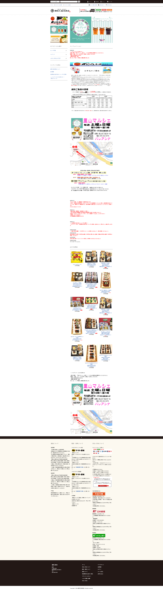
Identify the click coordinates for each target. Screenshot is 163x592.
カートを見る (100, 571)
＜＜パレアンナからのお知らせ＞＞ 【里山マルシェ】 (58, 77)
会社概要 (52, 71)
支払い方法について (86, 566)
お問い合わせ (100, 573)
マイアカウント (101, 564)
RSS (83, 580)
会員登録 (97, 1)
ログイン (103, 1)
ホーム (83, 564)
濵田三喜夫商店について (55, 69)
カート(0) (110, 1)
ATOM (86, 580)
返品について (84, 571)
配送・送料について (86, 569)
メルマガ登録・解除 (86, 578)
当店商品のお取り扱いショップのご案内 (58, 74)
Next (111, 30)
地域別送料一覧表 (79, 467)
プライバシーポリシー (86, 576)
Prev (72, 30)
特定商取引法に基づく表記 (87, 573)
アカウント (91, 1)
